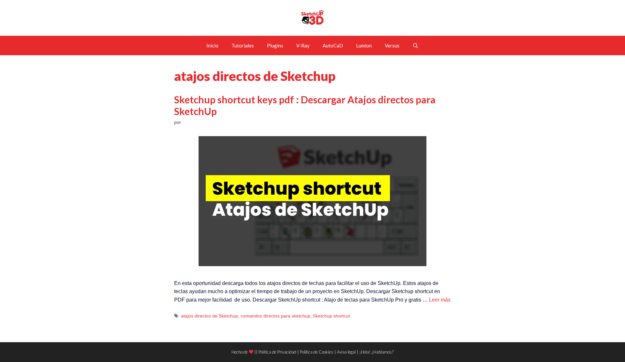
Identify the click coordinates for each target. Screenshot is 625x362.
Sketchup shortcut (331, 316)
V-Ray (303, 45)
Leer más (440, 300)
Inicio (212, 45)
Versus (392, 45)
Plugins (275, 45)
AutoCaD (333, 45)
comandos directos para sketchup (275, 316)
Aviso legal (346, 352)
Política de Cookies (316, 352)
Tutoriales (242, 45)
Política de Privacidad (277, 352)
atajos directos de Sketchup (209, 316)
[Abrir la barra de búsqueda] (415, 45)
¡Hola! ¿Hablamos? (376, 352)
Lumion (364, 45)
